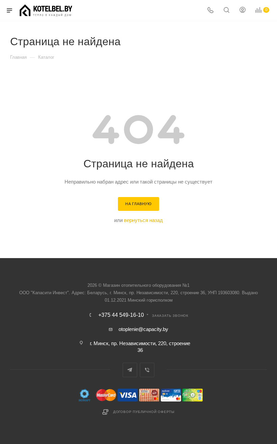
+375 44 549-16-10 (121, 315)
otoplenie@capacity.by (143, 329)
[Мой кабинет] (243, 10)
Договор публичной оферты (144, 412)
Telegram (130, 370)
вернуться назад (143, 220)
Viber (147, 370)
